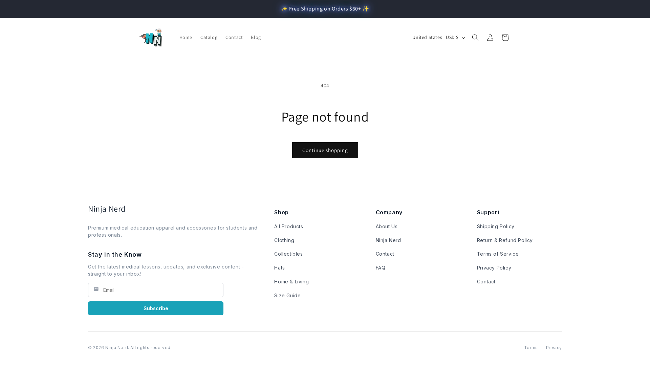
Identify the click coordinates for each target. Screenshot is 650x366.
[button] (475, 37)
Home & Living (291, 281)
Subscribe (156, 308)
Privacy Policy (494, 268)
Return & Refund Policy (505, 240)
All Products (288, 226)
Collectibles (288, 254)
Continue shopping (325, 150)
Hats (279, 268)
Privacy (554, 347)
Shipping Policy (496, 226)
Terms (531, 347)
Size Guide (287, 295)
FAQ (381, 268)
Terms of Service (498, 254)
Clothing (284, 240)
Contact (385, 254)
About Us (387, 226)
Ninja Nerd (388, 240)
